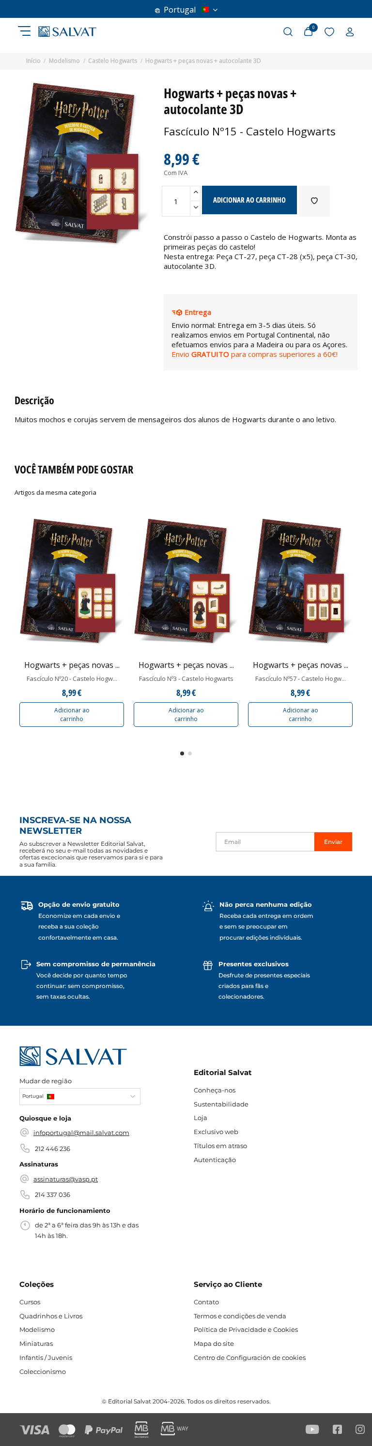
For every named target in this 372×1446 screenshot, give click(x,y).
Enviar (333, 841)
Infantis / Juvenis (45, 1357)
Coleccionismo (42, 1371)
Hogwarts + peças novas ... (72, 665)
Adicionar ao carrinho (72, 714)
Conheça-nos (214, 1090)
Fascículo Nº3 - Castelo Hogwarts (186, 678)
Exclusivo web (216, 1132)
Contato (206, 1302)
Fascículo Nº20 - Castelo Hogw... (72, 678)
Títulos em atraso (220, 1146)
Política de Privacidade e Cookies (246, 1329)
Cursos (29, 1302)
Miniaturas (36, 1343)
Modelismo (37, 1329)
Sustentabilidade (221, 1104)
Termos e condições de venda (240, 1316)
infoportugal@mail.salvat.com (81, 1132)
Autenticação (215, 1160)
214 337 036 (52, 1194)
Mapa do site (214, 1343)
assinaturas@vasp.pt (65, 1179)
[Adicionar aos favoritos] (314, 201)
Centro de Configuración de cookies (250, 1357)
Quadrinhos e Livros (50, 1316)
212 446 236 (52, 1148)
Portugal (180, 9)
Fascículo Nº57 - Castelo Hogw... (300, 678)
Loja (200, 1117)
